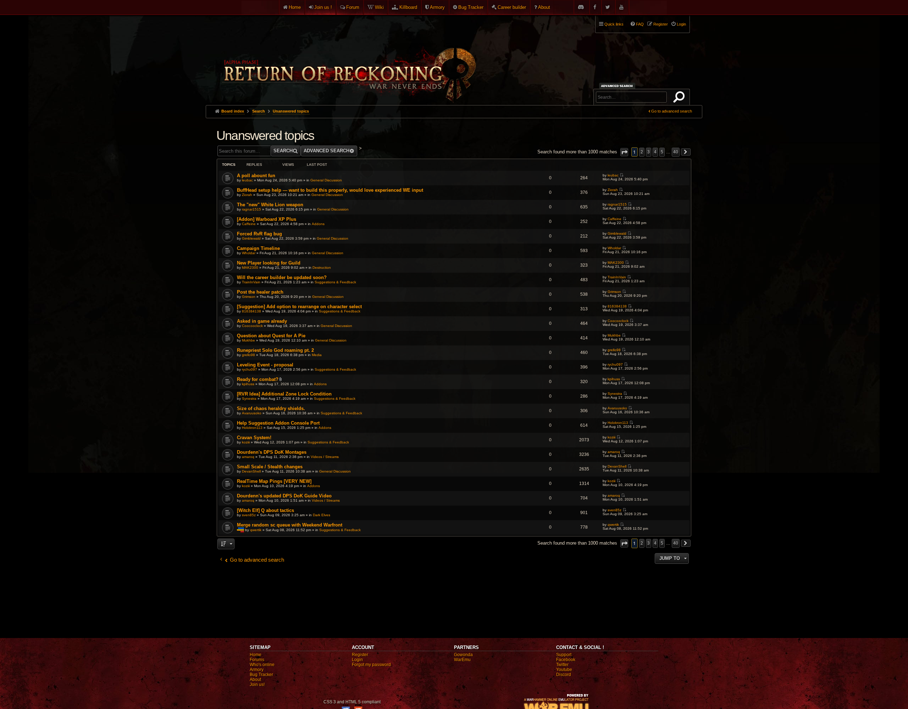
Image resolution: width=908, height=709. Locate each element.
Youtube (564, 669)
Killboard (408, 7)
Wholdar (248, 253)
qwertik (255, 530)
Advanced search (618, 86)
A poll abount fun (256, 175)
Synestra (249, 398)
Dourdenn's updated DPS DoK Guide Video (284, 495)
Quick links (614, 24)
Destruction (321, 267)
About (544, 7)
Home (295, 7)
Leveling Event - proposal (265, 364)
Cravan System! (254, 437)
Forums (257, 659)
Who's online (262, 664)
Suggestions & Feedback (335, 282)
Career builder (512, 7)
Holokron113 (252, 428)
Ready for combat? (257, 379)
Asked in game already (262, 321)
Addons (318, 224)
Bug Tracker (470, 7)
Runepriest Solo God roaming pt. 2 (275, 350)
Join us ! (323, 7)
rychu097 (249, 369)
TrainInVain (251, 282)
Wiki (379, 7)
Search (680, 98)
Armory (437, 7)
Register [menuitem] (660, 24)
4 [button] (655, 151)
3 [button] (648, 151)
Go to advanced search (671, 111)
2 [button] (642, 151)
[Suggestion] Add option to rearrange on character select (299, 306)
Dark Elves (321, 515)
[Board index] (348, 57)
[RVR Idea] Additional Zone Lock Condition (284, 394)
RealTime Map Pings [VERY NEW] (274, 481)
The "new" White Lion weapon (270, 204)
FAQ (640, 24)
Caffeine (249, 224)
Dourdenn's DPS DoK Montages (271, 452)
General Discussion (326, 180)
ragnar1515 (251, 209)
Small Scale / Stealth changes (270, 466)
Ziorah (247, 195)
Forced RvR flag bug (259, 233)
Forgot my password (371, 664)
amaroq (248, 457)
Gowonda (463, 654)
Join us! (257, 684)
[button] (624, 152)
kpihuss (248, 384)
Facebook (565, 659)
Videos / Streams (325, 457)
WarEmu (462, 659)
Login (357, 659)
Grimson (248, 297)
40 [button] (675, 151)
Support (563, 654)
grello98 (248, 355)
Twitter (562, 664)
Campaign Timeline (258, 248)
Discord (563, 674)
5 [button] (662, 151)
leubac (247, 180)
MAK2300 (250, 267)
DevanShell (251, 471)
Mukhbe (248, 340)
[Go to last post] (622, 175)
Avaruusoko (251, 413)
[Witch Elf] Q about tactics (265, 510)
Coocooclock (252, 326)
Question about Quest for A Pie (271, 335)
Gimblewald (251, 238)
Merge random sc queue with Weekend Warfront (289, 525)
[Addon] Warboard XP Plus (266, 219)
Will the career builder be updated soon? (282, 277)
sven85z (249, 515)
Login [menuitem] (681, 24)
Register (360, 654)
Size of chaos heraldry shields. (271, 408)
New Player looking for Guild (268, 263)
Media (317, 355)
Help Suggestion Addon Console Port (278, 423)
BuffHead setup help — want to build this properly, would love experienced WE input (330, 190)
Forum (352, 7)
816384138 (251, 311)
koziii (246, 442)
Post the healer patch (260, 292)
